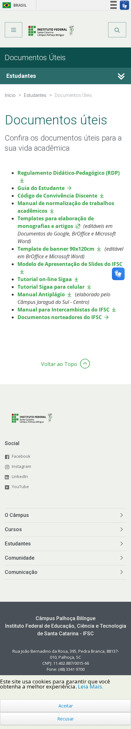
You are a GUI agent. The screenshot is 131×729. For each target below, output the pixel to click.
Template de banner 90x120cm (55, 248)
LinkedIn (20, 476)
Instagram (21, 466)
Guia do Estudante (41, 188)
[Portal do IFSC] (51, 32)
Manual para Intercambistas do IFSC (63, 309)
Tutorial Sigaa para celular (51, 286)
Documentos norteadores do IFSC (59, 317)
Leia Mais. (90, 686)
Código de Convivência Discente (57, 195)
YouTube (20, 486)
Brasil (13, 5)
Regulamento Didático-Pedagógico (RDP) (68, 172)
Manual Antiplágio (41, 294)
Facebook (21, 456)
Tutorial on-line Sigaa (44, 279)
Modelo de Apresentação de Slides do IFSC (70, 264)
